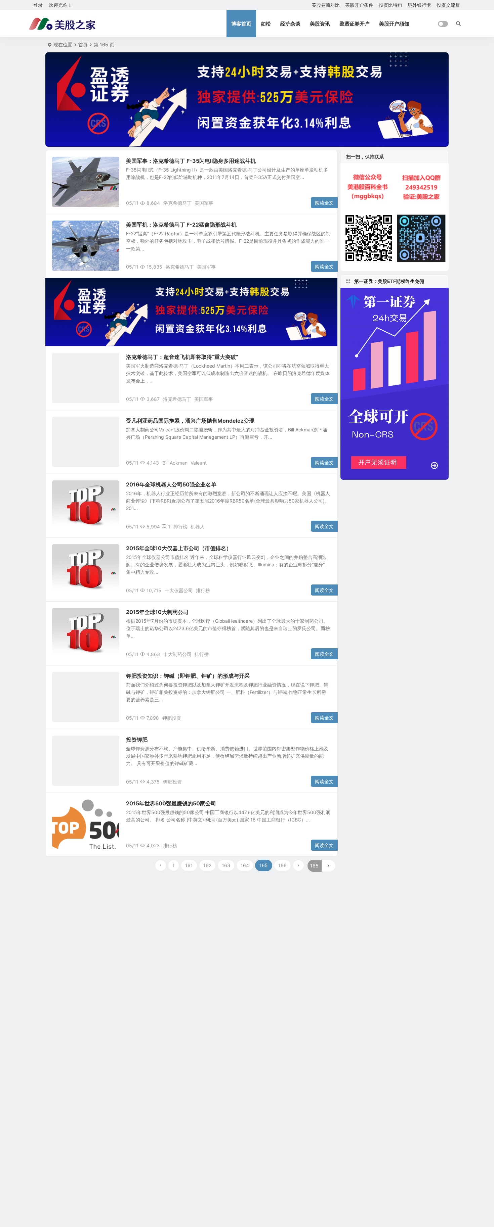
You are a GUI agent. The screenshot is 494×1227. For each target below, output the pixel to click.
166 (282, 865)
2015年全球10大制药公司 (157, 612)
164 (245, 865)
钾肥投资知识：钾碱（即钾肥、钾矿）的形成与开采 (188, 675)
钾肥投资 (171, 718)
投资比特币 (390, 5)
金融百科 (66, 228)
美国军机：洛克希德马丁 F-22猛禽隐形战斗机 (181, 224)
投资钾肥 (137, 739)
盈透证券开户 (354, 23)
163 (226, 865)
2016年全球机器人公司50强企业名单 (171, 484)
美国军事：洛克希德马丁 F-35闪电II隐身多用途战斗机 (191, 160)
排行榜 (180, 526)
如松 (266, 23)
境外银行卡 (419, 5)
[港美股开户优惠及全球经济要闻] (62, 23)
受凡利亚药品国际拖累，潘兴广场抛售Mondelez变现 (190, 420)
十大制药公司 (177, 654)
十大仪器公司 (179, 590)
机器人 (198, 526)
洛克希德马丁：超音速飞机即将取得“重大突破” (182, 356)
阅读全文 (324, 202)
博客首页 (241, 23)
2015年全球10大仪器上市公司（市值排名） (179, 548)
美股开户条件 (359, 5)
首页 (83, 44)
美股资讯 (320, 23)
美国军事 (204, 203)
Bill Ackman (175, 463)
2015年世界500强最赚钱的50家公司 (171, 803)
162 (207, 865)
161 (189, 865)
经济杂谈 (290, 23)
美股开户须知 (394, 23)
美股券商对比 (326, 5)
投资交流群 (448, 5)
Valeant (199, 463)
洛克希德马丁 (177, 203)
